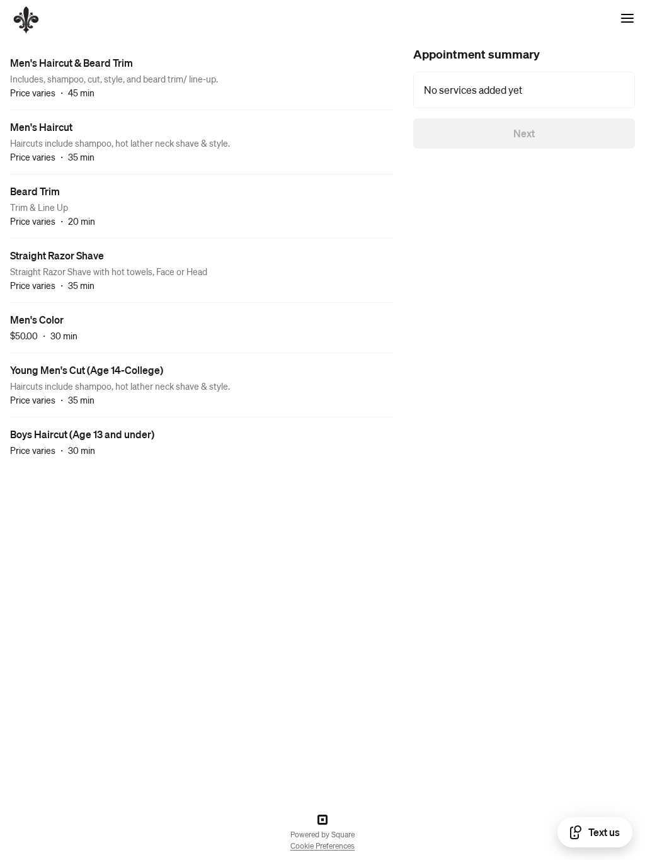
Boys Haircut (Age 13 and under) (82, 434)
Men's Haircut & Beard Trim (71, 62)
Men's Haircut (41, 126)
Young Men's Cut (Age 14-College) (86, 369)
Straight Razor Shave (57, 255)
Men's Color (37, 319)
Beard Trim (35, 191)
